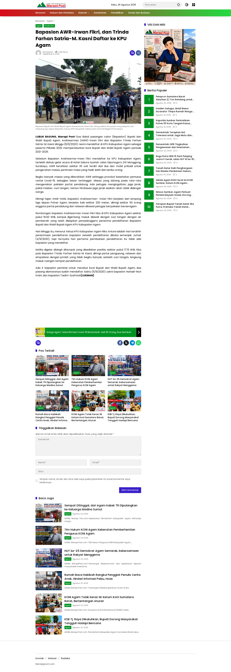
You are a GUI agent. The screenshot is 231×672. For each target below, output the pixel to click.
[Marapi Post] (51, 4)
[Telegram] (132, 342)
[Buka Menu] (193, 5)
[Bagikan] (138, 53)
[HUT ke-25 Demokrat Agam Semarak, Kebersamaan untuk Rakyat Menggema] (124, 365)
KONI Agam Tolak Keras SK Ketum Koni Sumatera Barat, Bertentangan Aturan (88, 417)
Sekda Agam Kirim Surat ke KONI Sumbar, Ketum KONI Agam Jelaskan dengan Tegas (174, 182)
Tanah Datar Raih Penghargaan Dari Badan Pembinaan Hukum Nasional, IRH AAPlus (174, 170)
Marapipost (48, 52)
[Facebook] (120, 342)
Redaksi (65, 658)
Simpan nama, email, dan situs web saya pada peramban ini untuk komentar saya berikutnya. (85, 481)
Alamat (52, 658)
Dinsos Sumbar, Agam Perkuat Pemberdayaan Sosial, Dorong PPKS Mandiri (173, 194)
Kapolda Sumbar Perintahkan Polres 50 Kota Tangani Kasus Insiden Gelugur (173, 122)
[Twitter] (126, 342)
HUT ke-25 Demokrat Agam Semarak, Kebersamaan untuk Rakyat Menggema (123, 382)
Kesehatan (49, 25)
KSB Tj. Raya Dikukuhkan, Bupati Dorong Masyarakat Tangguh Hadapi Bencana (123, 417)
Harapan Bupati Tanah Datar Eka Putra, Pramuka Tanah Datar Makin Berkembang (175, 205)
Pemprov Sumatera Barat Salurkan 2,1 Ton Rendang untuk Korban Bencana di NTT (174, 98)
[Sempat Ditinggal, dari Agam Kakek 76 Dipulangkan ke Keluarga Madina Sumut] (52, 365)
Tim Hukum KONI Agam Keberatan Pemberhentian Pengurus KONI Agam (87, 382)
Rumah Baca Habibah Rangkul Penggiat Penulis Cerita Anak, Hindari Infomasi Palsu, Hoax (52, 417)
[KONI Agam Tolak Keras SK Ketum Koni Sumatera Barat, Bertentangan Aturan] (88, 400)
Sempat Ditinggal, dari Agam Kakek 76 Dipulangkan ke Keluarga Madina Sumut (52, 382)
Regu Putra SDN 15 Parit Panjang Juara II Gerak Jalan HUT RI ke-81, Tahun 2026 (175, 158)
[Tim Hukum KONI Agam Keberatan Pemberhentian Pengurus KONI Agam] (88, 365)
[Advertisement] (88, 302)
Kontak (40, 658)
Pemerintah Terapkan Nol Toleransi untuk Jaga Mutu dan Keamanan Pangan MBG (174, 134)
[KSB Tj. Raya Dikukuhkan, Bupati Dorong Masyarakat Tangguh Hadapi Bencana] (124, 400)
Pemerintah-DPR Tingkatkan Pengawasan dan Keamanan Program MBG (172, 146)
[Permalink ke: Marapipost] (39, 53)
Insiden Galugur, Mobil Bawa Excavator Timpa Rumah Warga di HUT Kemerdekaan (175, 110)
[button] (178, 4)
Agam (39, 25)
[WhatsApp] (138, 342)
